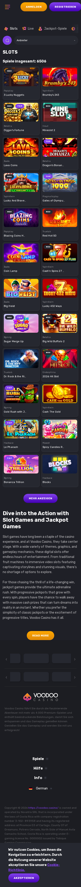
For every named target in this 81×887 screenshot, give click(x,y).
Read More (40, 635)
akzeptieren (24, 878)
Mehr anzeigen (40, 498)
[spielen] (21, 75)
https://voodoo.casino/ (43, 807)
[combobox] (46, 40)
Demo (21, 84)
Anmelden (34, 6)
